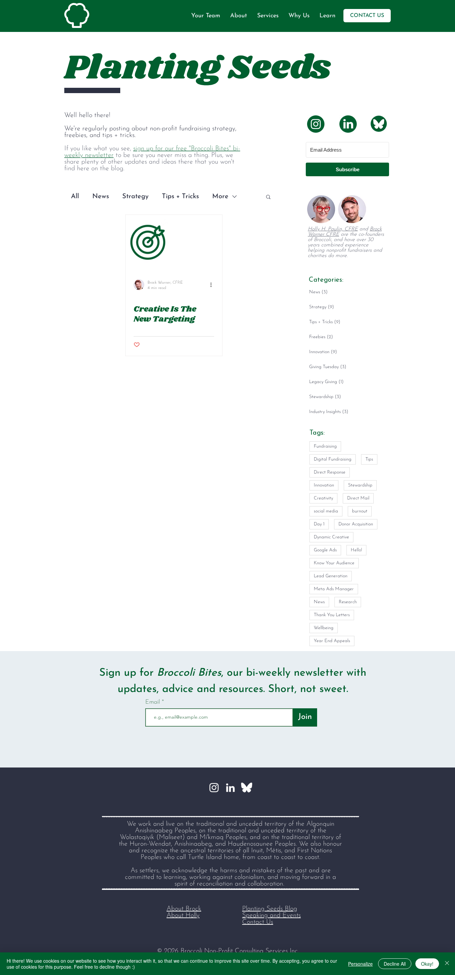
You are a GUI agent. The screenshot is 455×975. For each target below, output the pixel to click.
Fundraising (325, 446)
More (220, 196)
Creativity (323, 498)
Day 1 (319, 524)
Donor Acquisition (355, 524)
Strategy (135, 196)
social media (326, 511)
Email (153, 702)
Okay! (427, 963)
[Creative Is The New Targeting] (174, 242)
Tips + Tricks (180, 196)
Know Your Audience (334, 563)
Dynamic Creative (331, 537)
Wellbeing (323, 628)
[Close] (447, 964)
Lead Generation (330, 576)
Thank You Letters (332, 615)
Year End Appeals (332, 640)
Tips (369, 459)
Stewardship (360, 485)
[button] (268, 197)
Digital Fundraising (332, 459)
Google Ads (325, 550)
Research (348, 602)
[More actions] (213, 285)
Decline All (395, 963)
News (100, 196)
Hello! (356, 550)
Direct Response (329, 472)
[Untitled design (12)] (246, 787)
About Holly (183, 915)
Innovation (324, 485)
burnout (359, 511)
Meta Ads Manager (334, 589)
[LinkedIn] (230, 787)
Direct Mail (358, 498)
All (75, 196)
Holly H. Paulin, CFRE (333, 229)
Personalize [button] (360, 963)
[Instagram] (214, 787)
